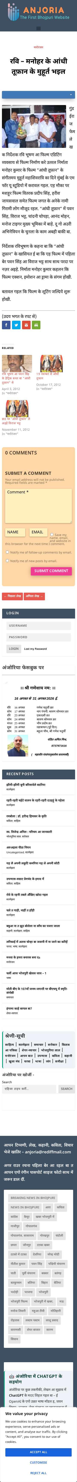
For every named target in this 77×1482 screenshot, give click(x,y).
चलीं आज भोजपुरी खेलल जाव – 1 (26, 974)
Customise (38, 1463)
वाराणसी (16, 1330)
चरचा (9, 946)
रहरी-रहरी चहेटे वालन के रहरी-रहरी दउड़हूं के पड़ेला (35, 801)
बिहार (44, 1283)
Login (14, 649)
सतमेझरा (10, 789)
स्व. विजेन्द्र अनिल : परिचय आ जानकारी (29, 832)
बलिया (31, 1283)
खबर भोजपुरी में (45, 1217)
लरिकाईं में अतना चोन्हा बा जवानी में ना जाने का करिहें (37, 942)
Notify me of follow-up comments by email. (41, 553)
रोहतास (15, 1321)
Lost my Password (35, 649)
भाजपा (28, 1292)
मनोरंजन (38, 48)
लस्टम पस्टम (32, 1321)
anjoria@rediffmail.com (48, 1152)
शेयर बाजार (33, 1330)
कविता (9, 821)
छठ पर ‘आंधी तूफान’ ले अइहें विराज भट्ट (16, 421)
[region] (38, 1444)
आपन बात (26, 1056)
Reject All (38, 1473)
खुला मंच (15, 1062)
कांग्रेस (14, 1217)
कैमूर (27, 1217)
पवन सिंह (36, 1264)
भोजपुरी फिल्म (19, 1302)
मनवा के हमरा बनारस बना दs (23, 958)
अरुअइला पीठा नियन (18, 848)
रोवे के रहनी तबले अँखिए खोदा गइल (27, 895)
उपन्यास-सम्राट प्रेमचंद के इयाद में (25, 879)
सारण (49, 1330)
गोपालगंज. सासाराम (22, 1236)
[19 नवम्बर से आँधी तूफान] (51, 363)
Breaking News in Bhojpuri (33, 1198)
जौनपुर (27, 1245)
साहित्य (17, 821)
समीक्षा (60, 1062)
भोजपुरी (43, 1292)
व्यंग (49, 1062)
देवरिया (37, 1255)
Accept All (38, 1452)
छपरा (14, 1245)
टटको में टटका (19, 1255)
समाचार (10, 997)
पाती (13, 1273)
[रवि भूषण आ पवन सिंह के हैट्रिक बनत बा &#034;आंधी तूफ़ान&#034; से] (17, 363)
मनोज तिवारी (18, 1311)
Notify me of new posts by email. (33, 561)
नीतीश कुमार (18, 1264)
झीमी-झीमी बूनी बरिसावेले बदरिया (25, 785)
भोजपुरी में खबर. (43, 1302)
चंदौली (59, 1236)
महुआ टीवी (38, 1311)
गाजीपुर (15, 1226)
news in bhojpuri (25, 1208)
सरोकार (25, 836)
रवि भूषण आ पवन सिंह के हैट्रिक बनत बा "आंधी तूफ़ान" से (16, 378)
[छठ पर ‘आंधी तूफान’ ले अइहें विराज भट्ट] (17, 408)
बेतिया (57, 1283)
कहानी (9, 931)
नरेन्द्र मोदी (53, 1255)
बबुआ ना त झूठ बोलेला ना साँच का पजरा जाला (33, 926)
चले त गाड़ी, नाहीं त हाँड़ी (20, 911)
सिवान (14, 1339)
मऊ (61, 1302)
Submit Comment (51, 571)
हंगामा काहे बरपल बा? (19, 1009)
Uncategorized (15, 852)
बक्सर (44, 1273)
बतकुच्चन (16, 1283)
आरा (48, 1208)
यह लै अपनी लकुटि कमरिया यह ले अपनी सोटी (32, 864)
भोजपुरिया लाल (13, 836)
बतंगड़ (58, 1273)
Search (7, 1082)
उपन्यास (42, 1056)
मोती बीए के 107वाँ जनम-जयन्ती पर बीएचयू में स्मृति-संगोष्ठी (37, 991)
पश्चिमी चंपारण (56, 1264)
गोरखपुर (44, 1236)
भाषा (15, 946)
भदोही (14, 1292)
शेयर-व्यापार (12, 1013)
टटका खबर (43, 1245)
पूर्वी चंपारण (28, 1273)
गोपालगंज (31, 1226)
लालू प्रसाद (52, 1321)
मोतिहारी (56, 1311)
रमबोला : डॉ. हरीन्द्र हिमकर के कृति (26, 816)
